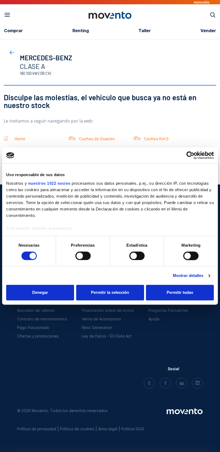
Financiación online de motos (108, 310)
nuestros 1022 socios (49, 183)
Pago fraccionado (33, 327)
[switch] (83, 255)
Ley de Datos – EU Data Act (107, 336)
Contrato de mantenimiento (42, 319)
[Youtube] (181, 383)
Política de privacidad (36, 429)
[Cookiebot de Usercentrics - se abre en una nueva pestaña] (190, 155)
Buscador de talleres (35, 310)
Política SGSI (132, 429)
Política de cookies (77, 429)
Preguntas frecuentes (168, 310)
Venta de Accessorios (101, 319)
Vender (208, 30)
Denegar (40, 292)
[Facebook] (165, 383)
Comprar (13, 30)
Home (19, 138)
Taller (144, 30)
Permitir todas (180, 292)
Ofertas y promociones (38, 336)
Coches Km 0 (156, 138)
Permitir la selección (110, 292)
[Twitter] (149, 383)
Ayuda (153, 319)
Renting (80, 30)
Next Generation (97, 327)
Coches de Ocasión (97, 138)
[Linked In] (197, 383)
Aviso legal (107, 429)
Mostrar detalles (188, 275)
